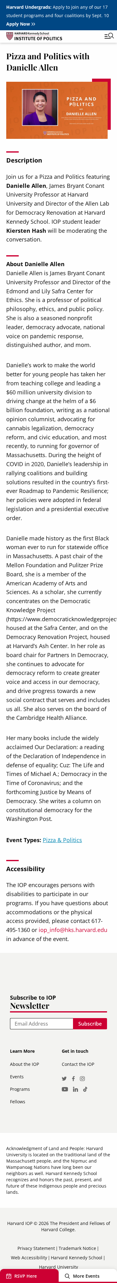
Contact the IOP (78, 1064)
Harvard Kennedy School (76, 1258)
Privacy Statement (36, 1248)
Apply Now (18, 24)
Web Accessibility (29, 1258)
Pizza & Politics (62, 840)
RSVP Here (25, 1276)
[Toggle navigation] (104, 36)
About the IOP (24, 1064)
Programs (20, 1089)
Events (17, 1077)
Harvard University (58, 1267)
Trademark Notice (77, 1248)
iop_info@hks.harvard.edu (73, 930)
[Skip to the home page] (52, 37)
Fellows (17, 1102)
